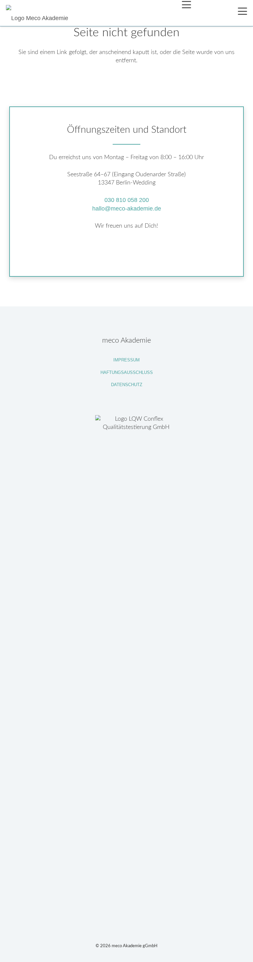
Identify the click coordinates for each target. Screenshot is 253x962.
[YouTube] (127, 251)
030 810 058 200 (126, 200)
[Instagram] (105, 251)
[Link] (126, 662)
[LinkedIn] (169, 251)
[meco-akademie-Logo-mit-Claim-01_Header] (39, 13)
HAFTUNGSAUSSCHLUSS (126, 372)
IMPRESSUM (126, 360)
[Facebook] (84, 251)
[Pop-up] (214, 13)
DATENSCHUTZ (126, 384)
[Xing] (148, 251)
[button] (186, 4)
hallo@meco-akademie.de (126, 208)
